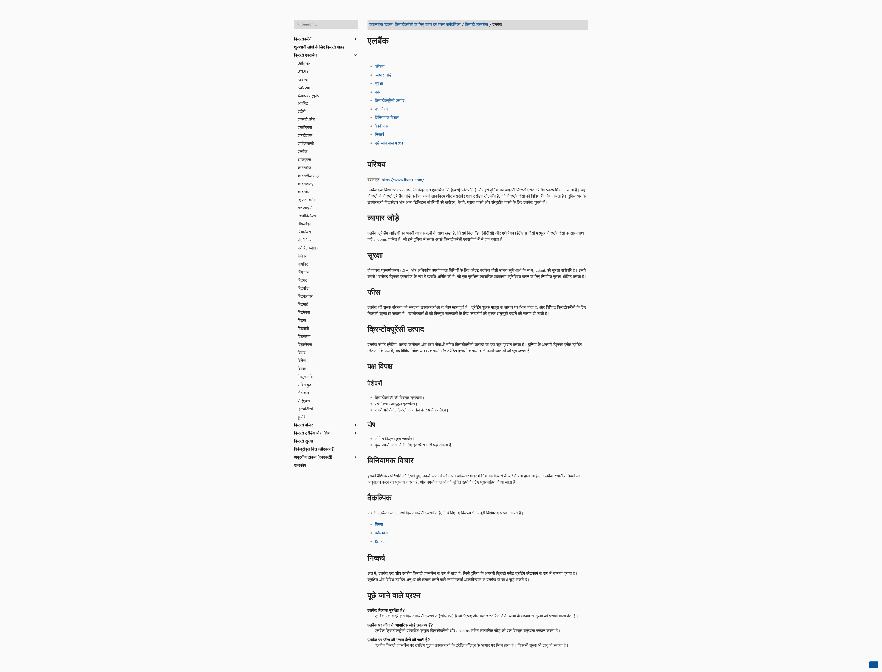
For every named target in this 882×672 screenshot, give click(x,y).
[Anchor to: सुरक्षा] (390, 255)
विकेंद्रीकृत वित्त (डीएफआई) (314, 449)
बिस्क (302, 369)
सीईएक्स (304, 401)
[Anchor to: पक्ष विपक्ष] (399, 366)
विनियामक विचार (387, 118)
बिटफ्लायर (305, 296)
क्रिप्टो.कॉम (306, 200)
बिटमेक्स (304, 312)
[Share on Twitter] (380, 54)
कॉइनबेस (304, 192)
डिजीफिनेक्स (307, 216)
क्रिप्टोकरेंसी (303, 39)
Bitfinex (304, 63)
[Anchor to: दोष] (381, 424)
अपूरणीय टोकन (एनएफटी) (313, 457)
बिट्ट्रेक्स (305, 345)
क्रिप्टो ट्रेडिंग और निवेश (312, 433)
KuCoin (304, 87)
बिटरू (302, 320)
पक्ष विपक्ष (381, 109)
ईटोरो (301, 111)
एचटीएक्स (305, 127)
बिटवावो (303, 329)
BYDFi (303, 71)
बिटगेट (302, 280)
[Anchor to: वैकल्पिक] (398, 498)
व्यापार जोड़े (383, 75)
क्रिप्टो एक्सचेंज (305, 55)
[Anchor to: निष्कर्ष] (392, 558)
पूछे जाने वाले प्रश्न (389, 143)
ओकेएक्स (304, 160)
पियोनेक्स (304, 232)
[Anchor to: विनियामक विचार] (420, 461)
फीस (378, 92)
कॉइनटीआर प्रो (309, 176)
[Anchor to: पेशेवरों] (388, 383)
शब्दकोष (300, 465)
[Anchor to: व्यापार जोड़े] (406, 218)
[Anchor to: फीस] (387, 292)
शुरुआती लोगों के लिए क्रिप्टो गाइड (319, 47)
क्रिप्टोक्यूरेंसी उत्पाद (389, 101)
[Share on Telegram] (415, 54)
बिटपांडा (303, 288)
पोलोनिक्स (305, 240)
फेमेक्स (303, 256)
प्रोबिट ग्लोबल (308, 248)
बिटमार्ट (303, 304)
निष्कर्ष (379, 135)
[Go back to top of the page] (873, 664)
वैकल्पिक (381, 126)
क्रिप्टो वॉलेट (303, 425)
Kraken (303, 79)
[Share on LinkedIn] (389, 54)
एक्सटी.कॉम (306, 119)
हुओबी (302, 417)
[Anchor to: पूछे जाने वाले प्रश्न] (427, 595)
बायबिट (303, 264)
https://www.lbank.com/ (403, 180)
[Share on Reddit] (398, 54)
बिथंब (301, 353)
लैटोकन (303, 393)
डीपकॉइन (304, 224)
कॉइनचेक (304, 168)
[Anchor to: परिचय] (392, 164)
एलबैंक (302, 152)
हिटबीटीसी (305, 409)
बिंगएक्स (303, 272)
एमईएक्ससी (306, 144)
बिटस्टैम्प (304, 337)
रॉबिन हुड (304, 385)
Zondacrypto (308, 95)
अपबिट (303, 103)
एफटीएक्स (305, 136)
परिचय (379, 67)
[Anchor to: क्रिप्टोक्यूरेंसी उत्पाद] (431, 329)
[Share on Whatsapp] (406, 54)
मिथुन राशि (305, 377)
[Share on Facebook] (372, 54)
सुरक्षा (379, 84)
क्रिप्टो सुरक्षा (303, 441)
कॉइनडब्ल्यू (306, 184)
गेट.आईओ (305, 208)
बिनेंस (302, 361)
